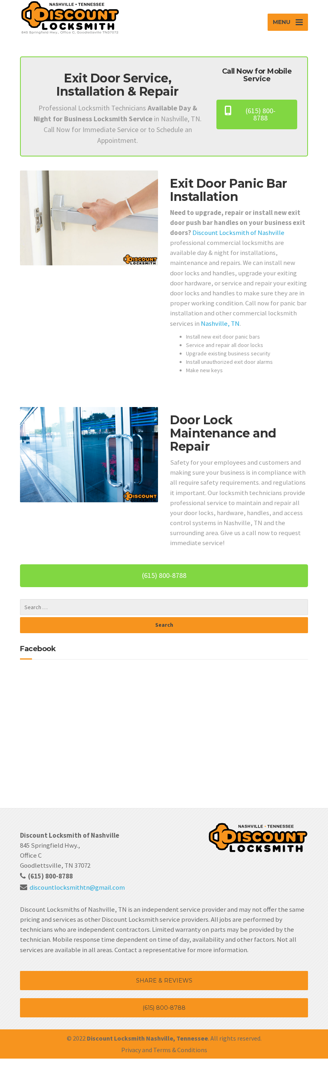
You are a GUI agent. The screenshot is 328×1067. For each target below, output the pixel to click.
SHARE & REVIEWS (164, 980)
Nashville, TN (220, 323)
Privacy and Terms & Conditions (164, 1050)
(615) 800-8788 (164, 1007)
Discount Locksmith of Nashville (238, 232)
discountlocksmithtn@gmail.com (77, 887)
